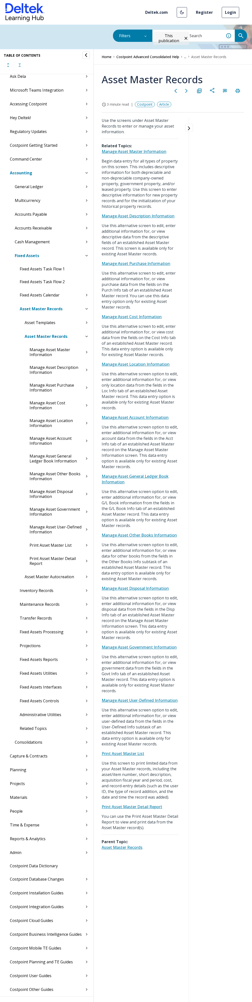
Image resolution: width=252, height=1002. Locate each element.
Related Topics (33, 728)
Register (204, 12)
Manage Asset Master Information (50, 352)
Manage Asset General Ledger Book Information (53, 458)
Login (230, 12)
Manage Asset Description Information (54, 370)
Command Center (26, 159)
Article (164, 104)
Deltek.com (156, 12)
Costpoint (145, 104)
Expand (8, 65)
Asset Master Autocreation (49, 576)
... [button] (185, 57)
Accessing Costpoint (28, 103)
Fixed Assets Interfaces (41, 687)
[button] (182, 12)
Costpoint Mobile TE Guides (35, 948)
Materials (18, 797)
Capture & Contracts (28, 756)
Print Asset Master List (51, 545)
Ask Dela (18, 76)
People (16, 811)
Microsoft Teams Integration (36, 90)
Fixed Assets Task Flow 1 (42, 268)
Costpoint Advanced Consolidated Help (147, 57)
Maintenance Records (40, 604)
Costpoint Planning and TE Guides (41, 961)
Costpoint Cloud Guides (31, 920)
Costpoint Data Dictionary (34, 865)
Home (106, 57)
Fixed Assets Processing (41, 631)
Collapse (20, 65)
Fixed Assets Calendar (40, 295)
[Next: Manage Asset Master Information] (186, 91)
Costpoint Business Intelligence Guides (46, 934)
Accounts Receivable (33, 228)
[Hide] (86, 55)
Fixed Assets (27, 255)
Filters (124, 35)
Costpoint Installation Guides (36, 892)
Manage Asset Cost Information (47, 405)
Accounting (21, 172)
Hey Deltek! (20, 117)
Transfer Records (36, 618)
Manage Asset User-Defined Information (55, 529)
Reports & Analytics (28, 838)
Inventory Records (36, 590)
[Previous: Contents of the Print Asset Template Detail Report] (176, 91)
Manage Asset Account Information (51, 441)
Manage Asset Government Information (55, 512)
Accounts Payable (31, 214)
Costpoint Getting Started (33, 145)
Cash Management (32, 241)
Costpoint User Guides (30, 975)
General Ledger (29, 186)
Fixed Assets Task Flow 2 (42, 281)
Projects (17, 783)
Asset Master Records (41, 308)
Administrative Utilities (40, 714)
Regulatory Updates (28, 131)
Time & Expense (24, 824)
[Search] (241, 36)
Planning (18, 769)
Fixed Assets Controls (39, 700)
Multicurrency (27, 200)
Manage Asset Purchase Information (52, 388)
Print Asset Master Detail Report (53, 561)
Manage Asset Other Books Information (55, 476)
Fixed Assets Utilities (38, 673)
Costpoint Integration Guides (37, 906)
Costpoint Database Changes (37, 879)
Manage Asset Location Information (51, 423)
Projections (30, 645)
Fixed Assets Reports (39, 659)
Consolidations (28, 742)
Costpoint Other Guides (31, 989)
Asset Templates (40, 322)
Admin (15, 852)
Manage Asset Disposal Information (51, 494)
